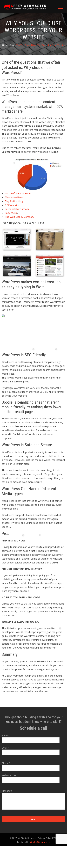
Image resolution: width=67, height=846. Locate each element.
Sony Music (11, 212)
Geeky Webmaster (40, 842)
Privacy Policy (44, 838)
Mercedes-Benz (14, 197)
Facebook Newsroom (17, 209)
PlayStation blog (14, 201)
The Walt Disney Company (19, 216)
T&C (55, 838)
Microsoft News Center (18, 193)
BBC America (12, 205)
